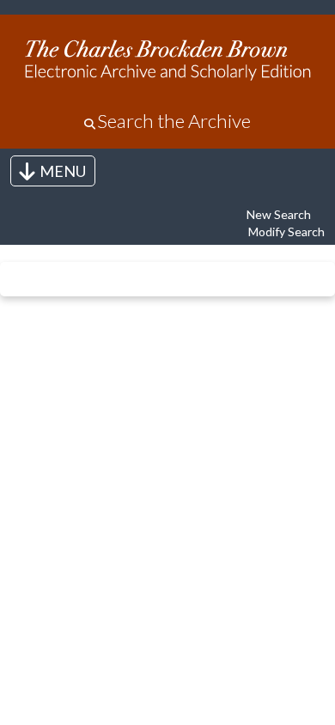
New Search (279, 214)
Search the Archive (174, 120)
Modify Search (286, 231)
